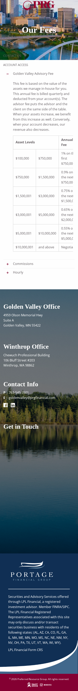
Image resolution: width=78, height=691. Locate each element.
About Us (10, 28)
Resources (11, 46)
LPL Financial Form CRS (25, 650)
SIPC (65, 607)
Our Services (13, 37)
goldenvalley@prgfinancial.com (32, 397)
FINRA (56, 607)
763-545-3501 (19, 392)
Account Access (15, 65)
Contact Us (12, 56)
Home (7, 18)
